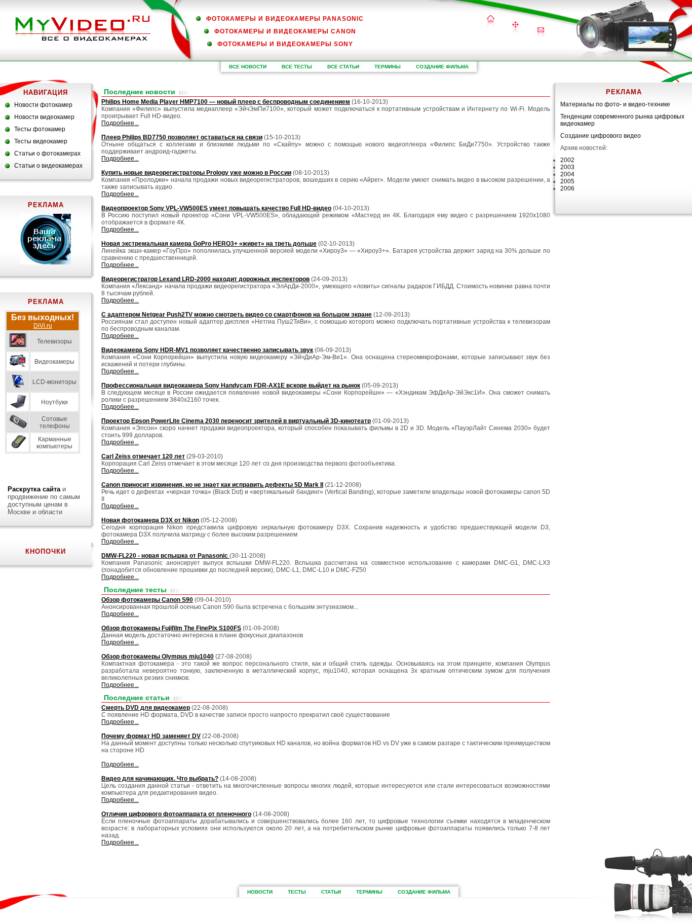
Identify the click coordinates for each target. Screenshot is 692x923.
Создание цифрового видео (600, 135)
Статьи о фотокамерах (47, 153)
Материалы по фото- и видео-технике (615, 104)
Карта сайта (515, 28)
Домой (490, 22)
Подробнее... (120, 123)
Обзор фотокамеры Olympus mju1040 (157, 656)
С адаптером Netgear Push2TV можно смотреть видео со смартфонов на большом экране (236, 314)
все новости (247, 66)
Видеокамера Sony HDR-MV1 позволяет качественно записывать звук (207, 350)
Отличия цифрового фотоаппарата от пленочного (176, 814)
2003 (567, 167)
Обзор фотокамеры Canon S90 (147, 599)
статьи (331, 892)
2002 (567, 160)
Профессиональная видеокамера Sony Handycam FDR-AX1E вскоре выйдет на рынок (230, 385)
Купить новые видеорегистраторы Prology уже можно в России (196, 172)
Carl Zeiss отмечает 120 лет (143, 456)
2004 (567, 174)
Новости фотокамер (43, 104)
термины (387, 66)
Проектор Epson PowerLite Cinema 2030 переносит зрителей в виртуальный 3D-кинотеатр (236, 421)
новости (260, 892)
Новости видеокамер (44, 117)
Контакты (540, 32)
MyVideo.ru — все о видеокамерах (82, 28)
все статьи (343, 66)
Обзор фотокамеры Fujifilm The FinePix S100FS (171, 628)
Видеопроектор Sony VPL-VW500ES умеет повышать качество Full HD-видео (216, 208)
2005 (567, 181)
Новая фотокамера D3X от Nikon (150, 520)
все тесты (297, 66)
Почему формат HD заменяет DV (151, 736)
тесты (297, 892)
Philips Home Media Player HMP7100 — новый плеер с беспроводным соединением (225, 101)
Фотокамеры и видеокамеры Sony (285, 44)
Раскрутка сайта (34, 489)
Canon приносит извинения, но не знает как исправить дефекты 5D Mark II (212, 484)
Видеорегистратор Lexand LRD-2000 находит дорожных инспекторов (205, 279)
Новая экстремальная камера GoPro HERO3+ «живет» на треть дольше (209, 243)
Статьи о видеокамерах (48, 165)
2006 (567, 188)
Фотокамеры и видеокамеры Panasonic (285, 18)
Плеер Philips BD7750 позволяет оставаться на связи (181, 137)
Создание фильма (442, 66)
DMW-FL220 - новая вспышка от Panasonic (165, 555)
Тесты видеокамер (40, 141)
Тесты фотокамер (39, 129)
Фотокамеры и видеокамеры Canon (285, 31)
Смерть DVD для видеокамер (145, 707)
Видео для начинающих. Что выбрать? (159, 778)
